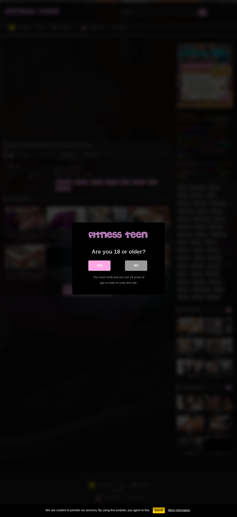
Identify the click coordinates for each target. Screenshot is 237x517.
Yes (99, 265)
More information (179, 510)
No (136, 265)
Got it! (159, 510)
